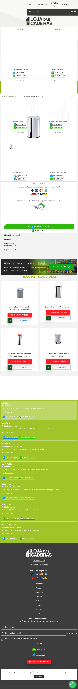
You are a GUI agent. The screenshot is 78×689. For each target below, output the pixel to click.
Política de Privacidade (16, 673)
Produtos (41, 4)
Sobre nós (54, 4)
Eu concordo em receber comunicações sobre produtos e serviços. (21, 639)
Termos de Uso (28, 673)
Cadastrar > (72, 633)
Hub (39, 614)
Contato (39, 609)
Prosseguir (39, 676)
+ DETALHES (22, 321)
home (3, 96)
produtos (9, 96)
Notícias (39, 601)
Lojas (39, 605)
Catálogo (67, 4)
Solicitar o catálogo (61, 267)
